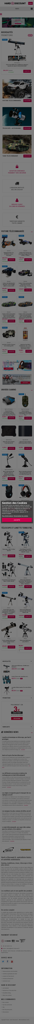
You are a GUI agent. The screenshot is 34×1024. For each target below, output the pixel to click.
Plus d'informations (7, 516)
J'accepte (17, 520)
